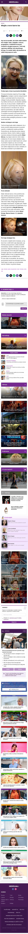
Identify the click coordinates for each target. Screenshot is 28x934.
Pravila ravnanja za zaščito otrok (14, 921)
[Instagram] (16, 889)
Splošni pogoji (20, 918)
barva (9, 269)
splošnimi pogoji (13, 618)
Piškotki (18, 912)
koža (25, 269)
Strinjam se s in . (12, 618)
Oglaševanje (7, 909)
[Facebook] (7, 35)
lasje (2, 269)
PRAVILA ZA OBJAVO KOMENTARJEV (9, 298)
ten (2, 271)
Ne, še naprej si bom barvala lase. (12, 662)
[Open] (3, 2)
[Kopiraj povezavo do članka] (20, 35)
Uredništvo (15, 909)
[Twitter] (10, 35)
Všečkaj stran (15, 689)
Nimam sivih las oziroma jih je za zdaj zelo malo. (14, 665)
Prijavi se (23, 308)
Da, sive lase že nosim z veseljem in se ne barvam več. (14, 654)
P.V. (6, 31)
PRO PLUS (22, 909)
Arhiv (24, 631)
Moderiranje (11, 912)
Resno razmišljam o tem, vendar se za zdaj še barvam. (14, 657)
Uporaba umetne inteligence (14, 924)
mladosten (13, 269)
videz (18, 269)
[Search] (26, 2)
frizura (5, 269)
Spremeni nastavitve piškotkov (14, 915)
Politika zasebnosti (9, 918)
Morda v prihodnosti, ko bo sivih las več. (14, 660)
